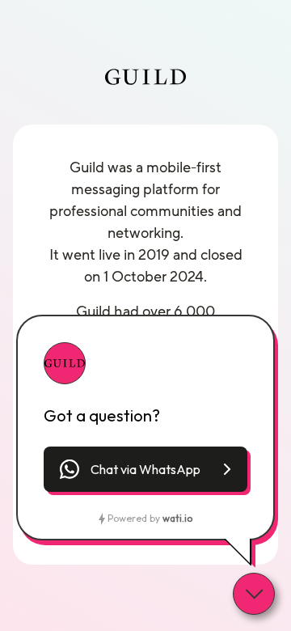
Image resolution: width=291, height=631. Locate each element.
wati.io (177, 518)
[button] (145, 469)
